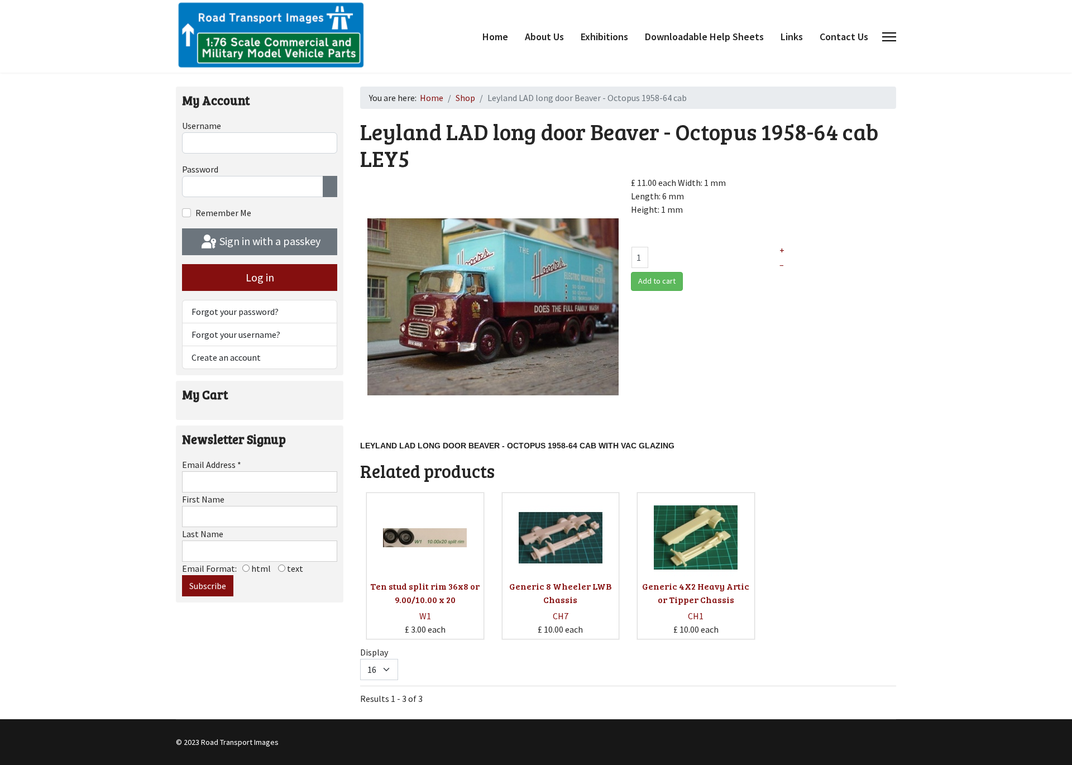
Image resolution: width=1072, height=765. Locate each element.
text (294, 568)
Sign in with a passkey (268, 241)
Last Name (202, 533)
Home (495, 36)
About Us (544, 36)
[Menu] (889, 37)
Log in (260, 277)
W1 (425, 615)
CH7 (560, 615)
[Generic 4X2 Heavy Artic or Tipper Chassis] (696, 538)
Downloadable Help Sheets (704, 36)
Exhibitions (604, 36)
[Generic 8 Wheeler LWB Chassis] (560, 538)
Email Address (211, 464)
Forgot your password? (235, 311)
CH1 (696, 615)
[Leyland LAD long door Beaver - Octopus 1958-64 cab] (493, 306)
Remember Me (223, 212)
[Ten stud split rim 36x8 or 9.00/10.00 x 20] (425, 538)
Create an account (226, 357)
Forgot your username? (236, 334)
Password (200, 169)
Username (201, 125)
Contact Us (844, 36)
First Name (203, 499)
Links (792, 36)
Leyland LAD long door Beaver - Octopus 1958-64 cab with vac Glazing (518, 445)
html (260, 568)
